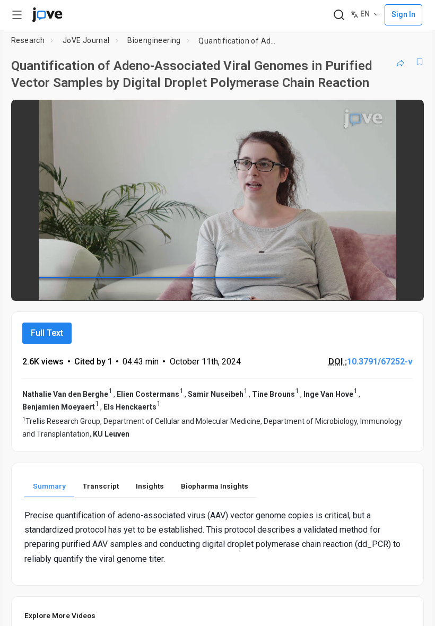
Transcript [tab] (101, 486)
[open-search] (338, 15)
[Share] (400, 61)
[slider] (169, 285)
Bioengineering (154, 40)
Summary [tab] (49, 486)
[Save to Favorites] (419, 61)
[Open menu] (16, 14)
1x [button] (382, 285)
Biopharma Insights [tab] (214, 486)
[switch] (321, 285)
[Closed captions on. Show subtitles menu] (403, 285)
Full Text (47, 333)
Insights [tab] (150, 486)
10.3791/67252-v (380, 362)
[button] (406, 114)
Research (28, 40)
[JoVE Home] (47, 14)
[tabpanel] (217, 537)
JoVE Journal (86, 40)
